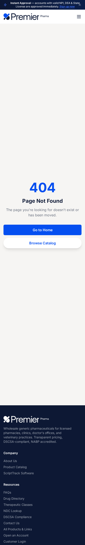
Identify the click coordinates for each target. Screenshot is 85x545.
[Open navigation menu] (79, 16)
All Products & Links (17, 529)
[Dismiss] (79, 4)
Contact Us (11, 523)
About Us (10, 461)
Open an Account (16, 535)
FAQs (7, 492)
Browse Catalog (42, 243)
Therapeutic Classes (17, 504)
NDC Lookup (12, 511)
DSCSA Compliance (17, 517)
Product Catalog (15, 467)
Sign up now (67, 6)
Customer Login (14, 541)
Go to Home (43, 230)
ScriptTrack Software (18, 473)
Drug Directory (13, 498)
